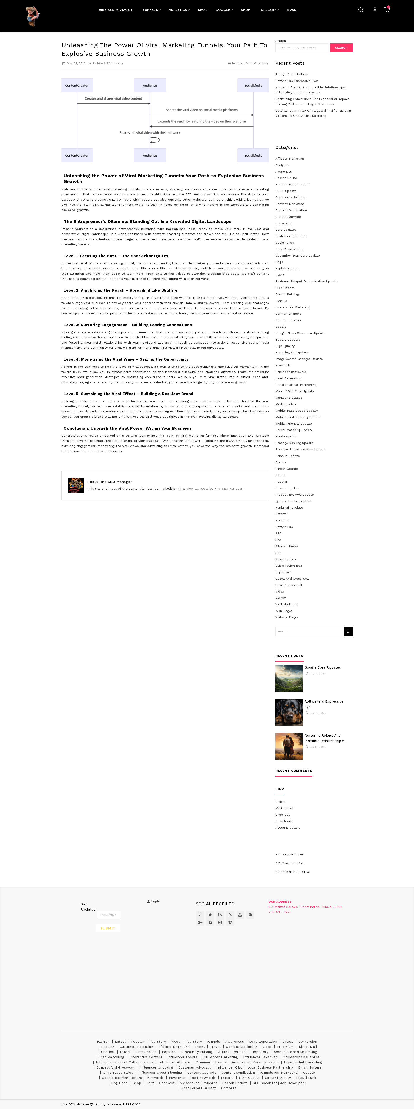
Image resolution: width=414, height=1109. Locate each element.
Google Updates (287, 339)
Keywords (282, 365)
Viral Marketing (257, 63)
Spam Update (286, 559)
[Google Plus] (200, 922)
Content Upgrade (288, 216)
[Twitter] (210, 915)
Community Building (290, 197)
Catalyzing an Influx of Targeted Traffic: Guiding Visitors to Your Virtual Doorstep (313, 113)
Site (278, 552)
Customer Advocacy (195, 1067)
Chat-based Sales (118, 1073)
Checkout (282, 814)
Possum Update (287, 488)
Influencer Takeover (260, 1057)
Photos (280, 462)
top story (283, 572)
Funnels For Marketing (292, 307)
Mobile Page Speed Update (296, 410)
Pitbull (280, 475)
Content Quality (278, 1078)
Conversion (283, 223)
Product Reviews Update (294, 494)
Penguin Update (287, 455)
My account (189, 1083)
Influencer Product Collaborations (125, 1062)
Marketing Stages (288, 397)
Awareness (283, 171)
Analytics (282, 165)
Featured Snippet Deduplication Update (306, 281)
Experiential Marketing (303, 1062)
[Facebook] (200, 915)
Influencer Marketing (220, 1057)
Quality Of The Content (293, 501)
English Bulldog (287, 268)
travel (215, 1047)
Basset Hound (286, 178)
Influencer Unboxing (156, 1067)
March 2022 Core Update (294, 391)
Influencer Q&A (229, 1067)
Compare (229, 1088)
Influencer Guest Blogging (160, 1073)
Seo (278, 539)
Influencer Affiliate (174, 1062)
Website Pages (286, 617)
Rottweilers (284, 527)
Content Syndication (291, 210)
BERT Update (285, 191)
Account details (287, 827)
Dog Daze (119, 1083)
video (279, 591)
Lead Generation (288, 378)
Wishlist (210, 1083)
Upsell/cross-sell (288, 585)
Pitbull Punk (306, 1078)
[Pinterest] (250, 915)
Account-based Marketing (295, 1052)
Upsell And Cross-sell (292, 578)
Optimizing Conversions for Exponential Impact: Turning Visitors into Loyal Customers (312, 101)
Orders (280, 801)
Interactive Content (146, 1057)
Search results (235, 1083)
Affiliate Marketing (289, 158)
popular (281, 481)
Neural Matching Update (294, 430)
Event (279, 275)
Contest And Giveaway (115, 1067)
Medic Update (286, 404)
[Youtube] (240, 915)
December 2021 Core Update (297, 255)
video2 (280, 598)
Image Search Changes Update (299, 359)
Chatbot (108, 1052)
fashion (103, 1042)
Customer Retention (290, 236)
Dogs (279, 262)
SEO (278, 533)
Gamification (146, 1052)
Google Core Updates (292, 74)
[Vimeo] (230, 922)
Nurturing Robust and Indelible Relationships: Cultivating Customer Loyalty (310, 90)
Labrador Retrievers (290, 371)
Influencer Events (183, 1057)
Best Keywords (203, 1078)
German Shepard (288, 313)
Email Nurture (310, 1067)
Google (280, 326)
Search (341, 47)
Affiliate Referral (232, 1052)
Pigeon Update (286, 468)
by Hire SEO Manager (108, 63)
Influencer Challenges (301, 1057)
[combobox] (301, 47)
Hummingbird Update (291, 352)
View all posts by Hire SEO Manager (216, 488)
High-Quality (285, 346)
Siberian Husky (286, 546)
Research (282, 520)
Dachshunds (284, 242)
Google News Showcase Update (300, 333)
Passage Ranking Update (294, 443)
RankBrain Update (289, 507)
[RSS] (230, 915)
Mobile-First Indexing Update (298, 417)
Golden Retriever (288, 320)
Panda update (286, 436)
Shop (137, 1083)
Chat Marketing (111, 1057)
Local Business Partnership (296, 384)
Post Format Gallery (199, 1088)
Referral (281, 514)
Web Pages (284, 611)
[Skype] (210, 922)
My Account (284, 808)
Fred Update (285, 287)
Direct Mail (308, 1047)
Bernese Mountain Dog (292, 184)
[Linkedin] (220, 915)
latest (120, 1042)
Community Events (211, 1062)
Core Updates (285, 229)
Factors (227, 1078)
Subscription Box (288, 565)
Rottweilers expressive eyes (297, 80)
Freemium (285, 1047)
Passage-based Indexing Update (300, 449)
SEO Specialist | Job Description (280, 1083)
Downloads (284, 821)
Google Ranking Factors (122, 1078)
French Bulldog (287, 294)
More (291, 9)
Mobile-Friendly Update (293, 423)
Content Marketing (289, 203)
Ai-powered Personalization (255, 1062)
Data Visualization (289, 249)
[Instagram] (220, 922)
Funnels (237, 63)
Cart (150, 1083)
